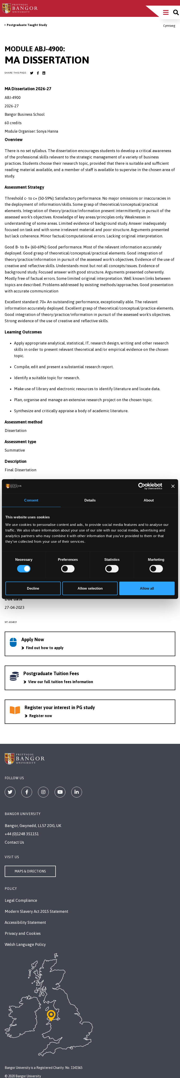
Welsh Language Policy (25, 944)
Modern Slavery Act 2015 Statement (36, 911)
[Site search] (176, 12)
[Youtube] (60, 792)
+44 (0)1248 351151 (22, 833)
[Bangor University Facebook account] (38, 73)
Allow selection (90, 588)
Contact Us (14, 842)
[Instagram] (43, 792)
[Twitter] (10, 792)
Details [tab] (90, 500)
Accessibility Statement (25, 922)
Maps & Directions (30, 871)
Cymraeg (169, 25)
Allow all (147, 588)
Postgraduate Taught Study (27, 25)
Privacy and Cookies (23, 933)
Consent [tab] (31, 500)
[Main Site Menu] (166, 12)
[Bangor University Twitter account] (31, 73)
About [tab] (149, 500)
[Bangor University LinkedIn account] (44, 73)
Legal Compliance (21, 900)
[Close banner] (173, 486)
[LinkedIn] (76, 792)
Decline (33, 588)
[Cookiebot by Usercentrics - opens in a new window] (141, 486)
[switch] (68, 569)
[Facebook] (26, 792)
